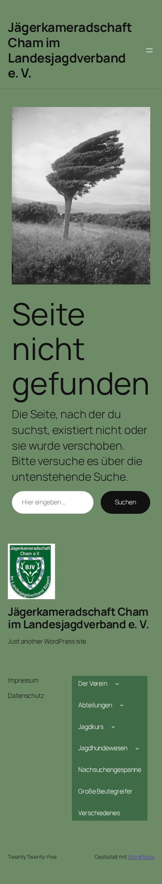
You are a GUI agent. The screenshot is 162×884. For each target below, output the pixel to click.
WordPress (141, 856)
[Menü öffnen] (149, 50)
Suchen (125, 502)
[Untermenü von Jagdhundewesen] (137, 748)
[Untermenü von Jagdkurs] (113, 727)
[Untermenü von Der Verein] (117, 683)
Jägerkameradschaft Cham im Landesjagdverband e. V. (70, 49)
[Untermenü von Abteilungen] (122, 705)
